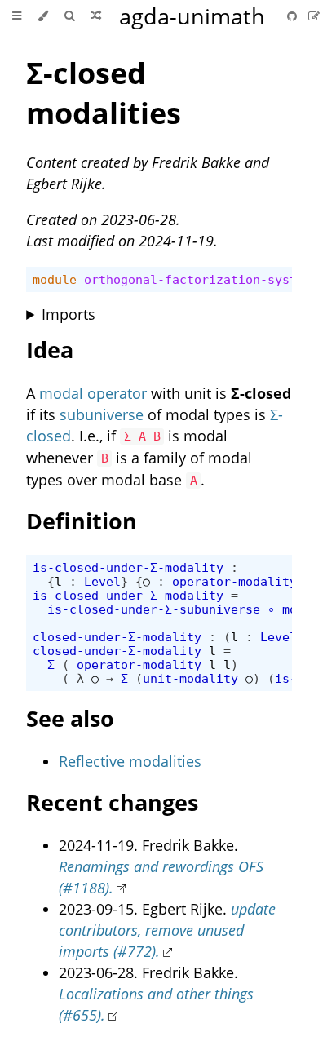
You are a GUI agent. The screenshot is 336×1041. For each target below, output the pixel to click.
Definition (81, 521)
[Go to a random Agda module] (95, 16)
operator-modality (234, 581)
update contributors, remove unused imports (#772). (167, 930)
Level (102, 581)
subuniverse (102, 414)
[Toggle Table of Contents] (16, 16)
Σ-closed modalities (103, 93)
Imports (68, 314)
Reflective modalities (130, 761)
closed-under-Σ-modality (117, 637)
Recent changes (112, 802)
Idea (49, 349)
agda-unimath (192, 16)
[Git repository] (293, 16)
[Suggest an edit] (314, 16)
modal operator (93, 393)
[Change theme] (42, 16)
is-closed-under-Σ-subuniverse (153, 609)
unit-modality (190, 678)
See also (70, 718)
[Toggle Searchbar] (69, 16)
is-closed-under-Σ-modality (128, 567)
